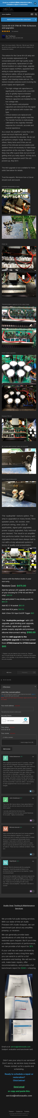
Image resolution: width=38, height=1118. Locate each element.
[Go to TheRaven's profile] (3, 36)
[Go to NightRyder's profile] (5, 862)
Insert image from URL (27, 742)
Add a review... (8, 737)
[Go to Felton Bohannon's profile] (5, 758)
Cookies (26, 1111)
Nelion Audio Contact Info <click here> (19, 19)
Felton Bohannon (15, 756)
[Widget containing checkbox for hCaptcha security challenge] (15, 720)
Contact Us (19, 1111)
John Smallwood (15, 798)
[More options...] (33, 757)
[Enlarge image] (19, 369)
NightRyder (13, 861)
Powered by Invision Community (19, 1115)
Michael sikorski (15, 827)
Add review (6, 749)
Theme (11, 1111)
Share (9, 672)
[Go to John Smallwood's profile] (5, 799)
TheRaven (11, 36)
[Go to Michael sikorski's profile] (5, 828)
